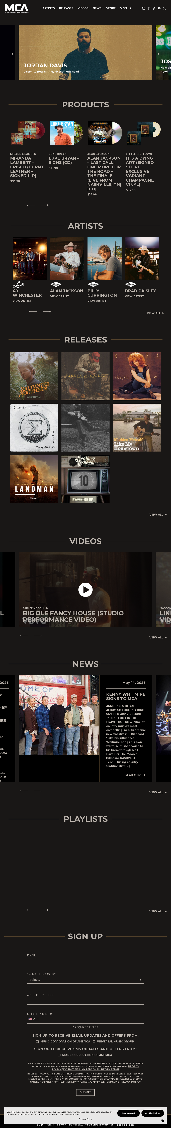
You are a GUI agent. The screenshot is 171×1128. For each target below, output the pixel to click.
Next (156, 54)
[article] (85, 589)
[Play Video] (85, 590)
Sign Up (125, 8)
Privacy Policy (130, 1081)
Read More (133, 775)
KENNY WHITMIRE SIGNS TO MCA (125, 696)
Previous (14, 54)
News (97, 8)
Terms (109, 1081)
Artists (48, 8)
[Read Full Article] (59, 715)
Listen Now (32, 376)
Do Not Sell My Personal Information (91, 1069)
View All (154, 313)
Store (111, 8)
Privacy (61, 1125)
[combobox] (33, 1019)
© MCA (39, 1125)
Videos (83, 8)
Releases (66, 8)
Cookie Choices (126, 1125)
